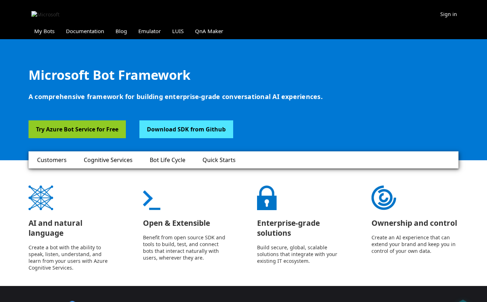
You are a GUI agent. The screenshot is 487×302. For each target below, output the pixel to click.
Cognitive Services (108, 160)
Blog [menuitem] (121, 31)
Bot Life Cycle (167, 160)
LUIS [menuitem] (178, 31)
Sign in (448, 14)
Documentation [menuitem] (85, 31)
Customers (52, 160)
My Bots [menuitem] (44, 31)
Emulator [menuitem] (149, 31)
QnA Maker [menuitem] (209, 31)
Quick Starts (219, 160)
